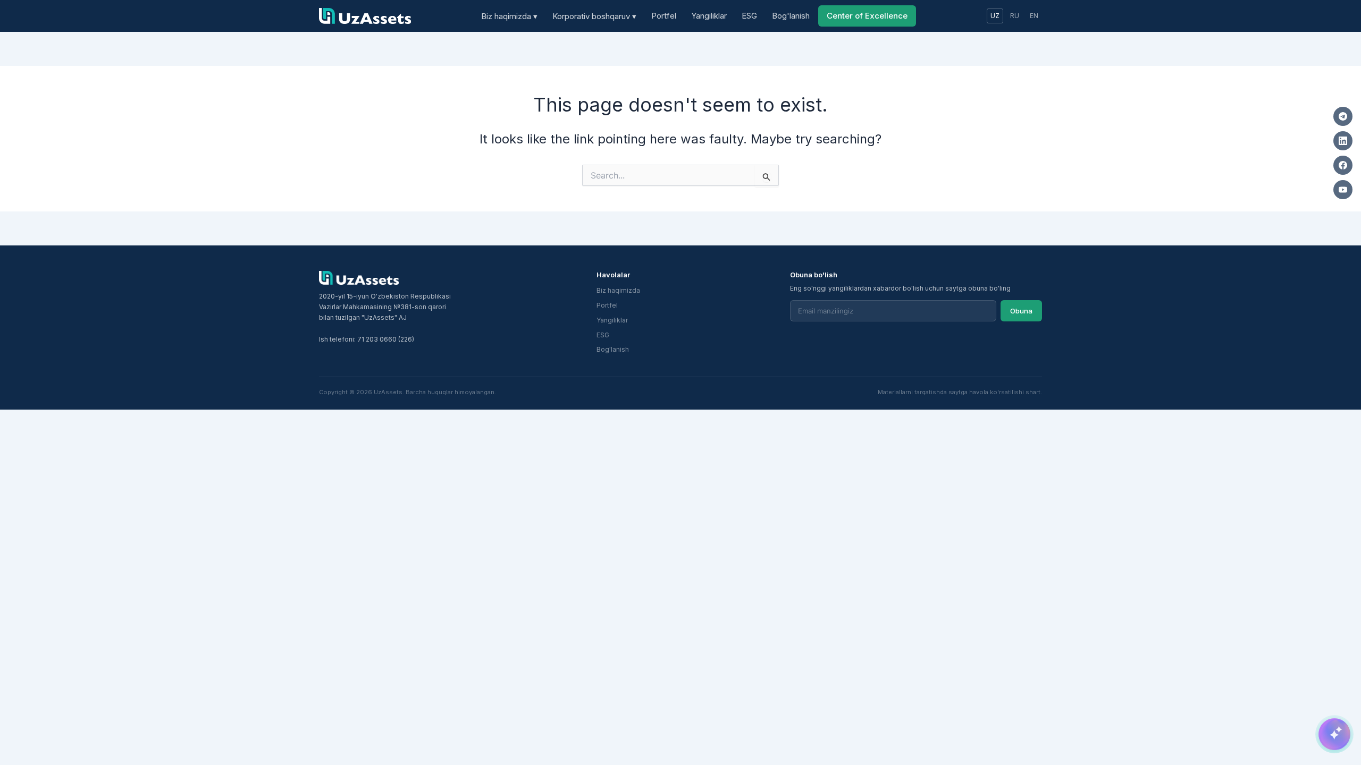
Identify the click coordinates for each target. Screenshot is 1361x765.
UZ (994, 16)
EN (1034, 16)
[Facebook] (1342, 165)
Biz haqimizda (618, 290)
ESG (749, 16)
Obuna (1021, 311)
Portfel (663, 16)
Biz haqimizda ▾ (509, 16)
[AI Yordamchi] (1334, 734)
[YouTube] (1342, 189)
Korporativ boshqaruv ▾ (594, 16)
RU (1014, 16)
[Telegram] (1342, 116)
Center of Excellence (867, 16)
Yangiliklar (709, 16)
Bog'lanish (791, 16)
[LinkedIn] (1342, 140)
